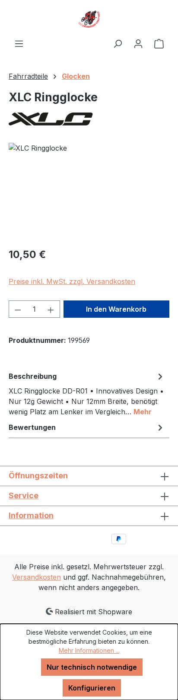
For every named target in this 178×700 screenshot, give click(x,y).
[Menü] (19, 43)
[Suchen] (117, 43)
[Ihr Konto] (138, 43)
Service (23, 495)
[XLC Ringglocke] (89, 191)
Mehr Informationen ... (89, 650)
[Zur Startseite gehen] (89, 19)
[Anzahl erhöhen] (51, 309)
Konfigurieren (91, 688)
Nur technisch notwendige (92, 667)
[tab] (87, 393)
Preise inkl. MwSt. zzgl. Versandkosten (72, 281)
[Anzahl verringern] (18, 309)
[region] (89, 191)
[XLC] (89, 119)
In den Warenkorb (116, 309)
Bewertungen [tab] (32, 427)
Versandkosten (36, 577)
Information (31, 515)
